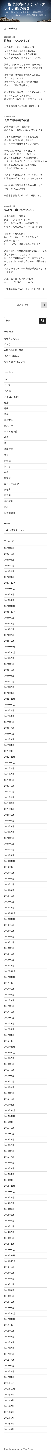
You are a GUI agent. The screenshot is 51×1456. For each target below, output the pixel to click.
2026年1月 (9, 577)
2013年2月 (9, 1302)
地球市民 (8, 420)
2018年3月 (9, 954)
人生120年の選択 (12, 397)
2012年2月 (9, 1371)
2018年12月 (9, 913)
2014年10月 (9, 1191)
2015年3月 (9, 1162)
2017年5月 (9, 1012)
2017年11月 (9, 977)
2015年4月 (9, 1157)
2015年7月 (9, 1139)
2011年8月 (9, 1400)
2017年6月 (9, 1006)
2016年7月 (9, 1070)
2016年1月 (9, 1105)
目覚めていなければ (16, 40)
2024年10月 (9, 612)
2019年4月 (9, 890)
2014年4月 (9, 1226)
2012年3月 (9, 1365)
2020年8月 (9, 820)
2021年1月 (9, 809)
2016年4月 (9, 1087)
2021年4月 (9, 791)
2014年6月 (9, 1215)
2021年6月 (9, 780)
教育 (6, 455)
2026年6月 (9, 554)
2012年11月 (9, 1319)
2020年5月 (9, 838)
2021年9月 (9, 768)
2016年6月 (9, 1075)
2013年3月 (9, 1296)
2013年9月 (9, 1267)
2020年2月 (9, 849)
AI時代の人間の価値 (13, 350)
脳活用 (7, 495)
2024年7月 (9, 623)
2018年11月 (9, 919)
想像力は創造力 (11, 338)
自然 (6, 507)
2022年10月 (9, 704)
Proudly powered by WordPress (18, 1449)
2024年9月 (9, 617)
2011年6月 (9, 1412)
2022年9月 (9, 710)
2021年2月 (9, 803)
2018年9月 (9, 925)
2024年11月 (9, 606)
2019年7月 (9, 873)
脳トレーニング (11, 483)
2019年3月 (9, 896)
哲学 (6, 414)
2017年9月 (9, 989)
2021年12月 (9, 751)
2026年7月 (9, 548)
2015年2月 (9, 1168)
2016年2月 (9, 1099)
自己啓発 (8, 501)
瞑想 (6, 472)
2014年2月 (9, 1238)
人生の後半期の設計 (16, 120)
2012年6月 (9, 1348)
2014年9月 (9, 1197)
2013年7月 (9, 1278)
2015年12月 (9, 1110)
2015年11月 (9, 1116)
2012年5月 (9, 1354)
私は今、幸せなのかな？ (19, 209)
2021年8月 (9, 774)
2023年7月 (9, 670)
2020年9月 (9, 815)
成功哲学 (8, 449)
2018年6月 (9, 942)
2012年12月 (9, 1313)
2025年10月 (9, 588)
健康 (6, 402)
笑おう (7, 344)
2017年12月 (9, 971)
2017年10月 (9, 983)
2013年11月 (9, 1255)
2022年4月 (9, 728)
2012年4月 (9, 1360)
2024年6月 (9, 629)
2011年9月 (9, 1394)
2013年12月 (9, 1249)
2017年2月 (9, 1029)
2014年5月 (9, 1220)
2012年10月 (9, 1325)
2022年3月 (9, 733)
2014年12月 (9, 1180)
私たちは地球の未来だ (15, 362)
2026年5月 (9, 559)
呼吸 (6, 408)
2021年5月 (9, 786)
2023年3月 (9, 687)
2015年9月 (9, 1128)
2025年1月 (9, 600)
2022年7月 (9, 716)
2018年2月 (9, 959)
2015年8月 (9, 1133)
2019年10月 (9, 867)
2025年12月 (9, 583)
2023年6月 (9, 675)
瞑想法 (7, 478)
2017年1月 (9, 1035)
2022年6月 (9, 722)
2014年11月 (9, 1186)
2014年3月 (9, 1232)
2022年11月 (9, 699)
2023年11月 (9, 646)
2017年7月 (9, 1000)
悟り (6, 443)
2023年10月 (9, 652)
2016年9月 (9, 1058)
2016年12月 (9, 1041)
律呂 (6, 437)
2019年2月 (9, 901)
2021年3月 (9, 797)
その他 (7, 391)
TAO (6, 379)
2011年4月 (9, 1423)
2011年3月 (9, 1429)
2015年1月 (9, 1174)
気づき (7, 466)
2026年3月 (9, 571)
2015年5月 (9, 1151)
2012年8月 (9, 1336)
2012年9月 (9, 1331)
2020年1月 (9, 855)
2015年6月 (9, 1145)
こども (7, 385)
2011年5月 (9, 1418)
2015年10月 (9, 1122)
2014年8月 (9, 1203)
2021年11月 (9, 757)
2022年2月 (9, 739)
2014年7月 (9, 1209)
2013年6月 (9, 1284)
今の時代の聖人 (11, 356)
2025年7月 (9, 594)
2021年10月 (9, 762)
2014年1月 (9, 1244)
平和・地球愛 (10, 431)
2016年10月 (9, 1052)
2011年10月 (9, 1389)
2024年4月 (9, 635)
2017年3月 (9, 1023)
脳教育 (7, 489)
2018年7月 (9, 936)
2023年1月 (9, 693)
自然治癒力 (9, 513)
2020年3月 (9, 843)
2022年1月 (9, 745)
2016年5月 (9, 1081)
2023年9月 (9, 658)
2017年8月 (9, 994)
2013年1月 (9, 1307)
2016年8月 (9, 1064)
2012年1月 (9, 1377)
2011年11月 (9, 1383)
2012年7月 (9, 1342)
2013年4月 (9, 1290)
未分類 (7, 460)
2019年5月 (9, 884)
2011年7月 (9, 1406)
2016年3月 (9, 1093)
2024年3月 (9, 641)
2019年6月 (9, 878)
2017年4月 (9, 1017)
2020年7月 (9, 826)
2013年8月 (9, 1273)
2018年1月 (9, 965)
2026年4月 (9, 565)
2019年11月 (9, 861)
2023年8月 (9, 664)
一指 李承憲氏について (15, 530)
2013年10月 (9, 1261)
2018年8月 (9, 931)
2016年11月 (9, 1047)
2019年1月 (9, 907)
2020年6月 (9, 832)
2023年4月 (9, 681)
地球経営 (8, 426)
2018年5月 (9, 948)
